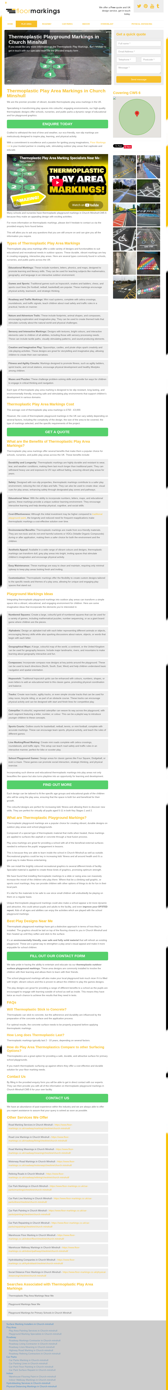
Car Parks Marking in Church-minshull (28, 1360)
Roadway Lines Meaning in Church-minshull (31, 1347)
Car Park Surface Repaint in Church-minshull (32, 1370)
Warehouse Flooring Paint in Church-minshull (32, 1376)
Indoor (86, 24)
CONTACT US (57, 1098)
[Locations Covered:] (6, 3)
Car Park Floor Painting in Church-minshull (31, 1366)
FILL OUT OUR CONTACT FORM (57, 956)
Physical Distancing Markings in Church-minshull (31, 1386)
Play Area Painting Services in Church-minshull (33, 1330)
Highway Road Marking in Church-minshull (31, 1350)
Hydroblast (107, 24)
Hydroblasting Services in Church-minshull (28, 1383)
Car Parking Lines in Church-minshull (28, 1363)
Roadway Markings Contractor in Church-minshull (34, 1340)
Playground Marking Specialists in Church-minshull (35, 1334)
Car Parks (67, 24)
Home (10, 24)
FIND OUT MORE (57, 785)
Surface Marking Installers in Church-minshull (29, 1324)
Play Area (26, 24)
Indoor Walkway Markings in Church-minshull (32, 1380)
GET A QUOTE (57, 432)
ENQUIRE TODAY (57, 124)
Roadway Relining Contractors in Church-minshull (34, 1353)
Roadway (46, 24)
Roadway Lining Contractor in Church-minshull (33, 1343)
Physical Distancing (142, 24)
